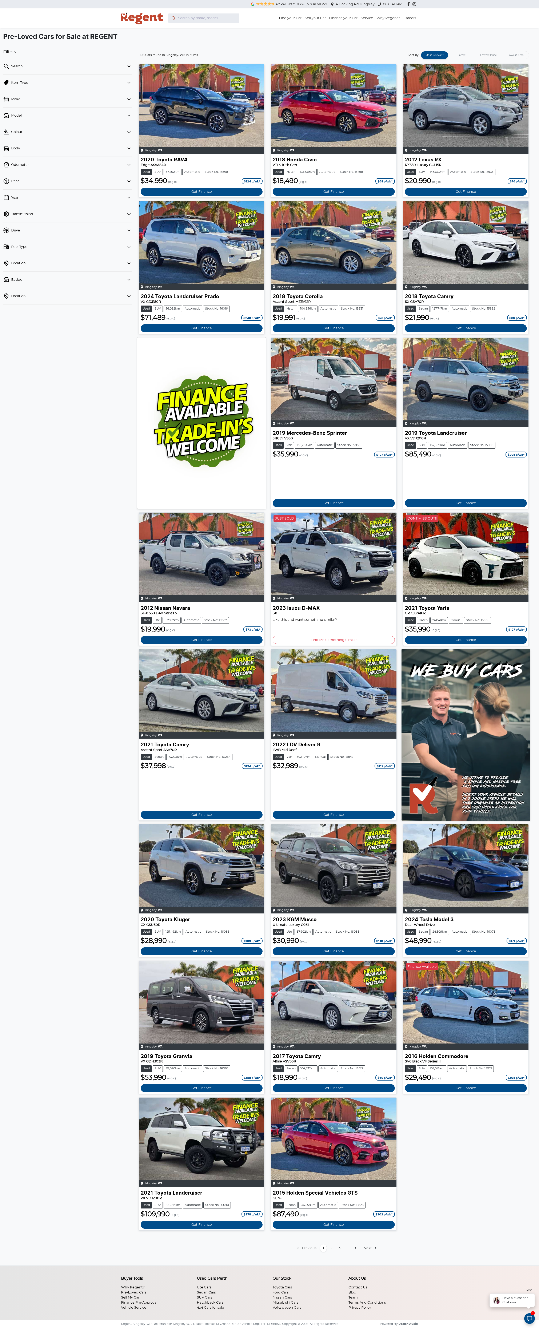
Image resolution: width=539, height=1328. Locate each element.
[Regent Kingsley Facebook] (409, 4)
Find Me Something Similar (334, 640)
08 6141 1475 (393, 4)
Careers (409, 18)
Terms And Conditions (367, 1302)
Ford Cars (281, 1292)
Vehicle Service (133, 1307)
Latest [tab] (462, 55)
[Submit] (173, 18)
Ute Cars (204, 1287)
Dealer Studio (408, 1324)
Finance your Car (343, 18)
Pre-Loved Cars (134, 1292)
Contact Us (357, 1287)
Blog (352, 1292)
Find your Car (290, 18)
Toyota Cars (282, 1287)
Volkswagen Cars (287, 1307)
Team (353, 1297)
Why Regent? (388, 18)
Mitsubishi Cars (285, 1302)
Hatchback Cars (210, 1302)
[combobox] (203, 18)
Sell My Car (130, 1297)
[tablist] (475, 55)
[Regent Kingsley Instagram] (415, 4)
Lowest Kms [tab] (515, 55)
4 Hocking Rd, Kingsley (355, 4)
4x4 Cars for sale (210, 1307)
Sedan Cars (206, 1292)
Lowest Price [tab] (488, 55)
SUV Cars (204, 1297)
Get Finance (201, 191)
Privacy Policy (359, 1307)
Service (367, 18)
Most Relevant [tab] (435, 55)
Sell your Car (315, 18)
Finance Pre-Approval (139, 1302)
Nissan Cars (282, 1297)
